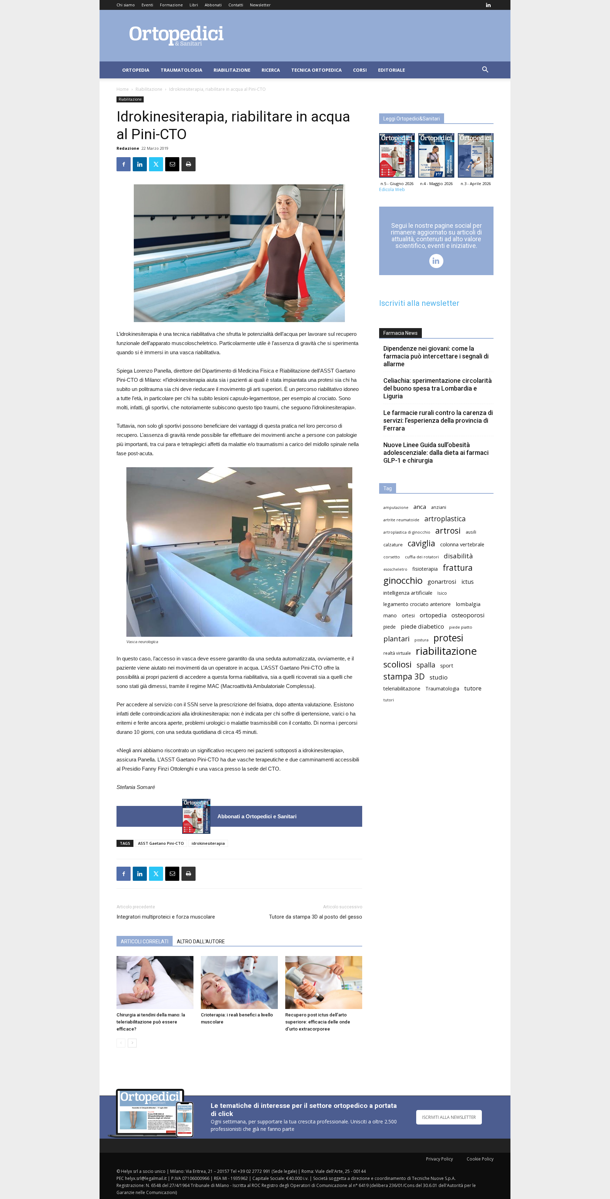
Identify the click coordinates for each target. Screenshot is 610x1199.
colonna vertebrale (462, 544)
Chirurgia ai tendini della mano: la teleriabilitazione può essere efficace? (150, 1022)
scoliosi (397, 664)
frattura (458, 567)
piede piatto (460, 627)
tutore (473, 688)
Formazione (171, 4)
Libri (194, 4)
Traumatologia (181, 70)
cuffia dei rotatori (422, 556)
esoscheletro (395, 569)
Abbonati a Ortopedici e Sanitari (257, 816)
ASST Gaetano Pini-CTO (161, 843)
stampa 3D (404, 676)
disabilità (458, 555)
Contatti (235, 4)
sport (446, 665)
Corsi (360, 70)
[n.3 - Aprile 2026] (476, 157)
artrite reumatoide (401, 519)
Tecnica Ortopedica (316, 70)
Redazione (127, 148)
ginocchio (403, 580)
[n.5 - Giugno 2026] (196, 816)
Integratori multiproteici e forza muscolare (165, 917)
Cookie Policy (480, 1159)
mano (390, 615)
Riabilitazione (232, 70)
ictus (467, 582)
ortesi (408, 615)
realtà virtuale (397, 653)
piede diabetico (422, 626)
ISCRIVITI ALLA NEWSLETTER (449, 1117)
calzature (393, 545)
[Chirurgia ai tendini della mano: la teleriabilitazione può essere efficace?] (154, 982)
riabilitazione (446, 651)
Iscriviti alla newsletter (419, 303)
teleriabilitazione (401, 688)
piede (389, 626)
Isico (442, 593)
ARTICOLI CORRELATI (144, 941)
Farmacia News (400, 333)
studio (439, 677)
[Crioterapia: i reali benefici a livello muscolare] (239, 982)
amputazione (395, 507)
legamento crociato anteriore (417, 604)
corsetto (391, 556)
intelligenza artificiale (407, 592)
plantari (396, 638)
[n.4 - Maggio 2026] (436, 157)
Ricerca (271, 70)
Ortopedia (135, 70)
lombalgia (468, 603)
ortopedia (433, 615)
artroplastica (445, 518)
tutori (388, 700)
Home (122, 89)
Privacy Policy (439, 1159)
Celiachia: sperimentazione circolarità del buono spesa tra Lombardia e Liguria (437, 388)
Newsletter (260, 4)
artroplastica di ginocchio (406, 532)
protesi (448, 638)
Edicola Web (392, 189)
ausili (471, 532)
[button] (485, 70)
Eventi (147, 4)
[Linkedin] (488, 5)
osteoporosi (468, 615)
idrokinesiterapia (208, 843)
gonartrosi (441, 581)
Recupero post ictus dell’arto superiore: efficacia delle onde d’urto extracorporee (317, 1022)
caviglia (421, 543)
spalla (426, 665)
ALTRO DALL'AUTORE (201, 941)
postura (421, 639)
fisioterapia (425, 568)
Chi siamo (125, 4)
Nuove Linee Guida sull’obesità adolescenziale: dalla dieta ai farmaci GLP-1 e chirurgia (436, 452)
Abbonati (213, 4)
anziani (438, 507)
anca (419, 506)
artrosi (448, 530)
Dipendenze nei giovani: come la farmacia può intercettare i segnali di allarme (436, 356)
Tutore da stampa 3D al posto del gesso (315, 917)
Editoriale (391, 70)
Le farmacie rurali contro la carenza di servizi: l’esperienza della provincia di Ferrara (438, 420)
